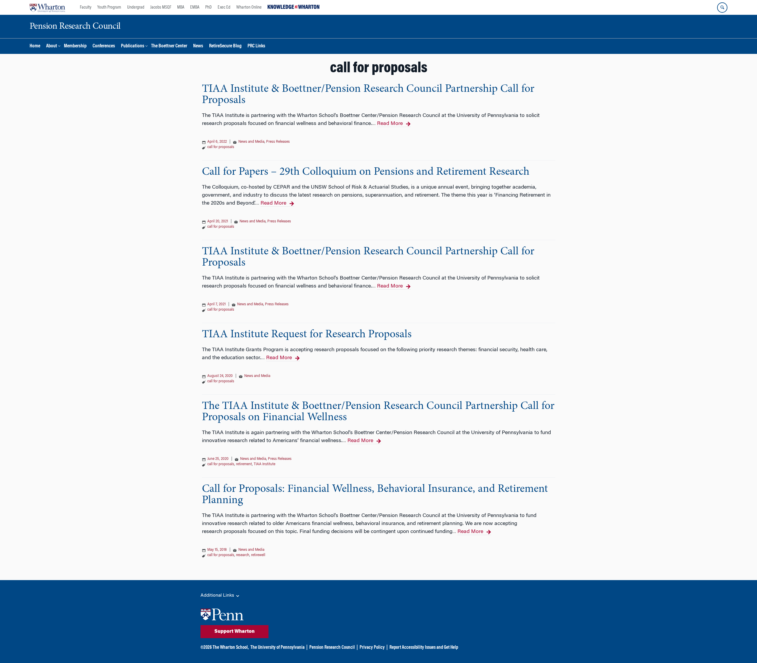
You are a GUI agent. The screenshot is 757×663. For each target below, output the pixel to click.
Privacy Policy (372, 647)
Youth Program (109, 7)
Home (35, 46)
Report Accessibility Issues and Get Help (423, 647)
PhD (208, 7)
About (51, 46)
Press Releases (278, 142)
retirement (244, 464)
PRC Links (256, 46)
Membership (75, 46)
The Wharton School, (231, 647)
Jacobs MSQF (160, 7)
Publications (132, 46)
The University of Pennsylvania (277, 647)
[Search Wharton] (722, 7)
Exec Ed (224, 7)
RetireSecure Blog (225, 46)
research (242, 555)
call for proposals (220, 147)
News (198, 46)
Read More (390, 123)
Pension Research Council (332, 647)
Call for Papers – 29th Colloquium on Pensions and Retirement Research (365, 172)
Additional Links (217, 595)
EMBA (194, 7)
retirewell (258, 555)
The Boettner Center (169, 46)
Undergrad (135, 7)
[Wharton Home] (47, 7)
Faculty (85, 7)
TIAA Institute (264, 464)
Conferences (104, 46)
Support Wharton (234, 631)
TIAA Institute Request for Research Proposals (307, 334)
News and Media (251, 142)
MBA (180, 7)
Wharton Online (249, 7)
